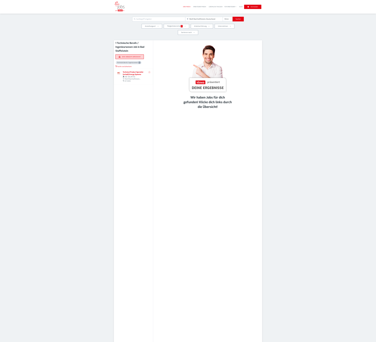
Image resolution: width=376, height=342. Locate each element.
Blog (241, 7)
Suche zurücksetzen (124, 66)
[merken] (149, 72)
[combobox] (158, 19)
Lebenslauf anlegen (215, 7)
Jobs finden (186, 7)
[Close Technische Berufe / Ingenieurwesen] (139, 62)
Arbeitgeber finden (199, 7)
